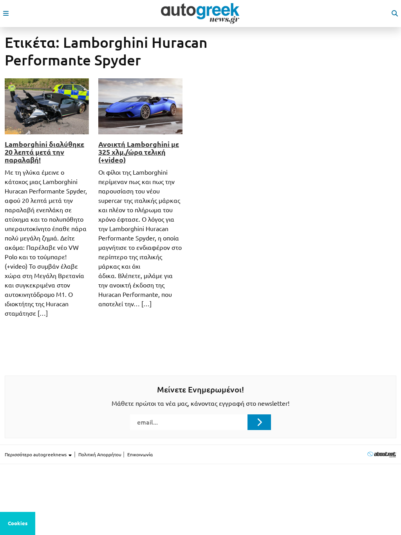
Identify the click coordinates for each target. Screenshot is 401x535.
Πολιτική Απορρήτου (99, 454)
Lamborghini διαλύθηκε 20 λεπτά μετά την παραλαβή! (44, 152)
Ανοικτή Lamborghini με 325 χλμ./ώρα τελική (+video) (138, 152)
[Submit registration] (259, 422)
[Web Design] (381, 454)
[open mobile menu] (6, 13)
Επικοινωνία (140, 454)
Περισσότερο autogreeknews (36, 454)
